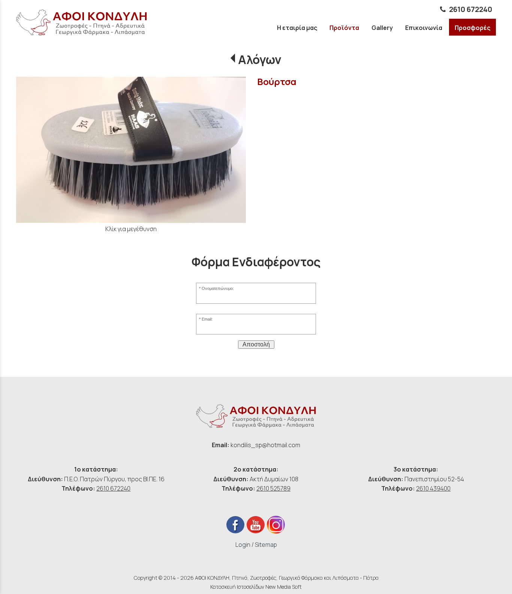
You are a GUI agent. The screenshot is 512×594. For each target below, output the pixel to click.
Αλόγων (259, 59)
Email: (207, 319)
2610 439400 (433, 488)
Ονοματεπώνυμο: (218, 288)
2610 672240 (470, 9)
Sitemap (266, 544)
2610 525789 (273, 488)
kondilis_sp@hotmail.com (265, 445)
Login (242, 544)
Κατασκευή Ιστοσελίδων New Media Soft (256, 586)
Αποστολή (256, 344)
